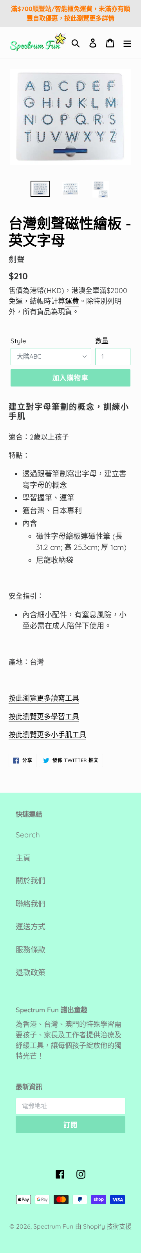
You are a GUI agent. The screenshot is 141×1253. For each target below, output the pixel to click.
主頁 (23, 858)
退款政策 (30, 972)
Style (18, 341)
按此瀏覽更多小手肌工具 (47, 734)
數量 (101, 341)
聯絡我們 (30, 904)
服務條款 (30, 949)
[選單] (127, 42)
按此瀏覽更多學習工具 (44, 716)
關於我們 (30, 880)
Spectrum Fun (53, 1226)
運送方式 (30, 926)
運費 (72, 301)
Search (28, 834)
